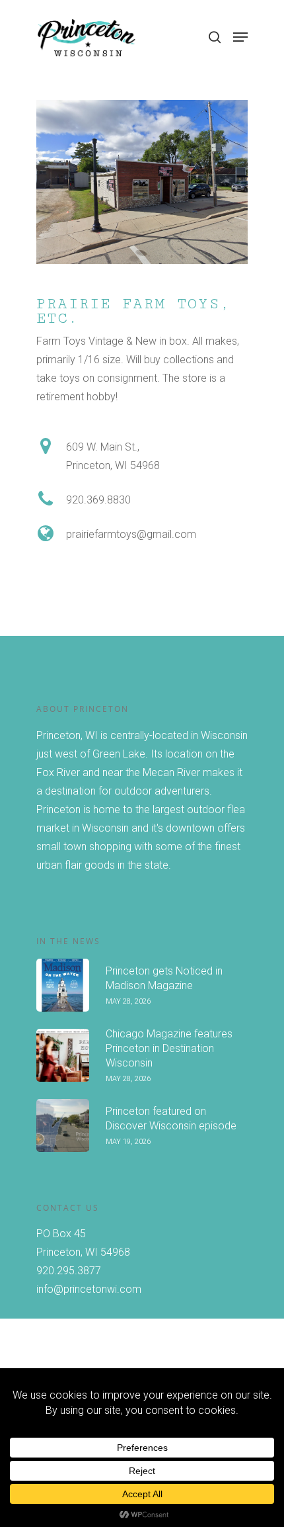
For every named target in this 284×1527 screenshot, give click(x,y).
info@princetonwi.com (88, 1289)
